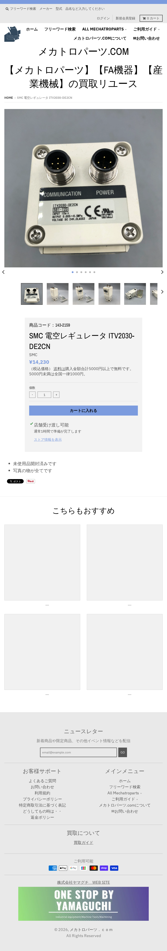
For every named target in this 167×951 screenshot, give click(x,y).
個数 (32, 388)
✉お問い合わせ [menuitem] (146, 38)
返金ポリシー (42, 817)
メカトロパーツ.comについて (125, 805)
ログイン (103, 18)
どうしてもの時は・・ (42, 811)
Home (8, 98)
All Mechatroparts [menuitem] (103, 29)
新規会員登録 (125, 18)
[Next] (162, 272)
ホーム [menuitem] (32, 29)
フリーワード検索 (124, 786)
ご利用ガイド (123, 799)
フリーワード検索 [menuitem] (60, 29)
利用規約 (42, 792)
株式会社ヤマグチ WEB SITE (83, 882)
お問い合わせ (42, 786)
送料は (59, 368)
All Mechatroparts (123, 792)
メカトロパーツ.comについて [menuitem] (100, 38)
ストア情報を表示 (48, 439)
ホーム (125, 780)
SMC (33, 354)
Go (122, 752)
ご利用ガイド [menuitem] (145, 29)
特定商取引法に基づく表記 (42, 805)
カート (153, 18)
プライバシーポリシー (42, 799)
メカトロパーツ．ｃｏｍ (91, 929)
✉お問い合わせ (124, 811)
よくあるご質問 (42, 780)
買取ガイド (83, 842)
